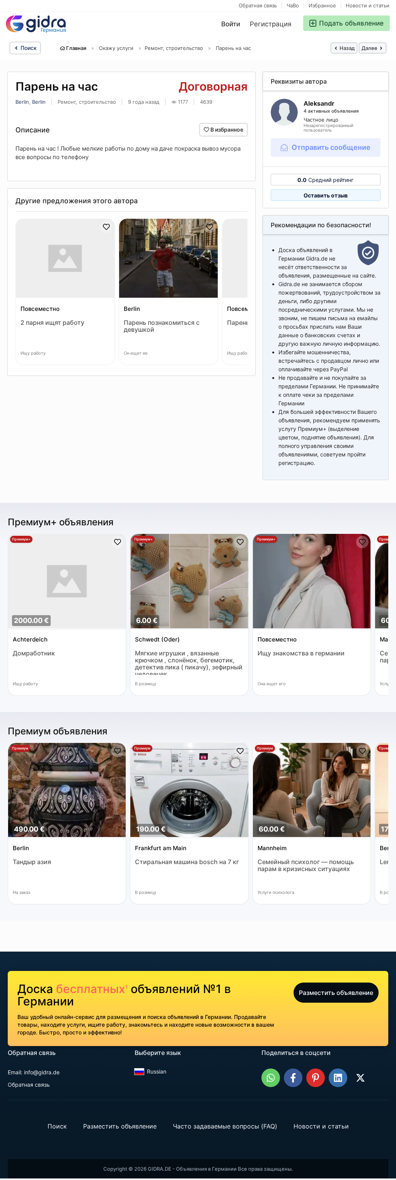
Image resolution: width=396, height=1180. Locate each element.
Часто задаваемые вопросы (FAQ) (225, 1126)
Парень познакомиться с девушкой (162, 326)
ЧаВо (293, 6)
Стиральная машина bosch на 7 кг (187, 862)
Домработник (34, 653)
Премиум (20, 748)
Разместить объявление (336, 992)
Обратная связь (258, 6)
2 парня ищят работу (52, 322)
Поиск (28, 48)
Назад (346, 48)
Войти (230, 24)
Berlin (22, 102)
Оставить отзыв (326, 195)
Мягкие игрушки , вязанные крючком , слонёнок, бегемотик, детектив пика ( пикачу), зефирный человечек (188, 662)
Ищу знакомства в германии (301, 653)
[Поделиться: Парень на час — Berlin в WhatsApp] (270, 1078)
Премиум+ (21, 539)
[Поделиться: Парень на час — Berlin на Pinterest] (315, 1078)
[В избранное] (106, 227)
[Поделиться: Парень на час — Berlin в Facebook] (293, 1078)
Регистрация (271, 24)
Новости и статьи (367, 6)
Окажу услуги (116, 48)
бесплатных (92, 989)
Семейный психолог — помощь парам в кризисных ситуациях (306, 865)
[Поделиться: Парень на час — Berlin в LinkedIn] (338, 1078)
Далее (370, 48)
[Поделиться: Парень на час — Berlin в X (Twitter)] (360, 1078)
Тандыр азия (32, 862)
